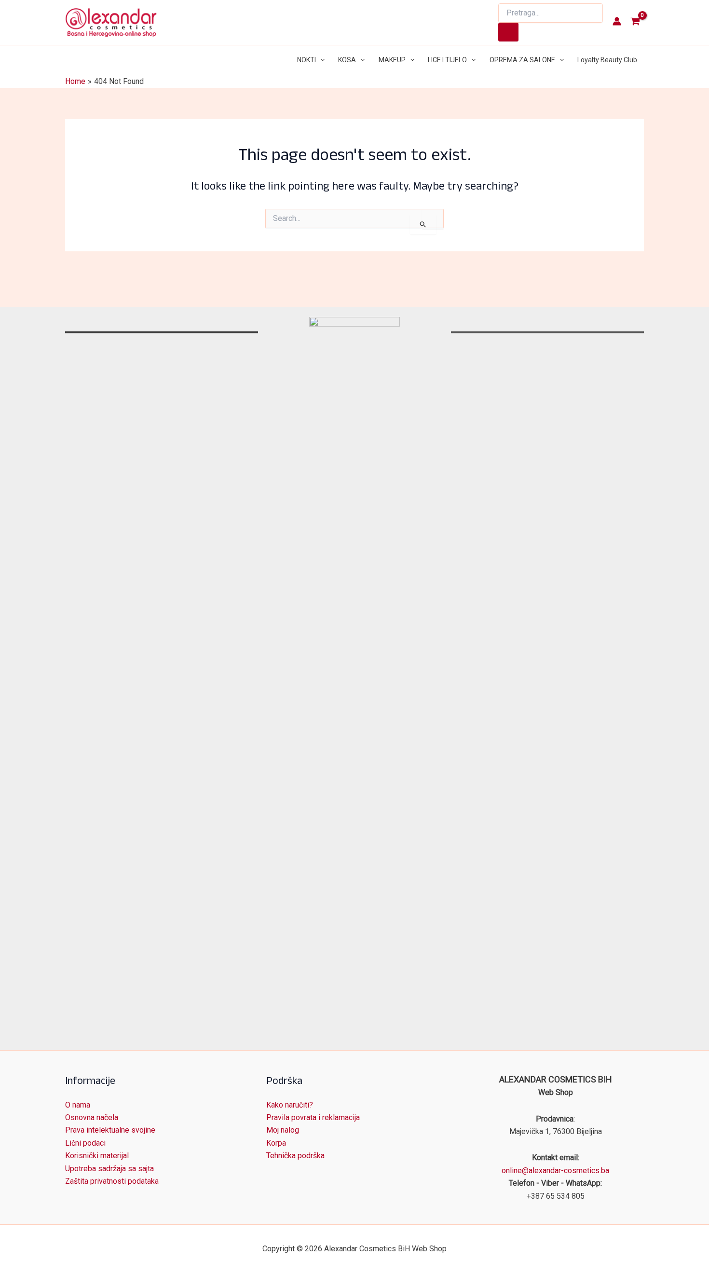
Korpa (276, 1143)
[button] (320, 60)
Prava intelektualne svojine (110, 1130)
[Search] (508, 32)
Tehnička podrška (295, 1155)
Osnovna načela (91, 1117)
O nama (77, 1104)
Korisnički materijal (97, 1155)
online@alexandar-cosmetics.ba (555, 1170)
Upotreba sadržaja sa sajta (109, 1168)
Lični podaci (85, 1143)
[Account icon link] (617, 21)
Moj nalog (282, 1130)
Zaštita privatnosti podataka (112, 1181)
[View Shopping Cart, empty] (635, 22)
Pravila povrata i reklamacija (313, 1117)
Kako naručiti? (289, 1104)
